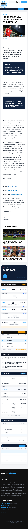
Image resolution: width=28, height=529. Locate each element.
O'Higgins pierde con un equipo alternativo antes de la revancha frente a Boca (14, 104)
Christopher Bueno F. (17, 194)
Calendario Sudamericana (21, 349)
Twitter (19, 82)
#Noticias (6, 219)
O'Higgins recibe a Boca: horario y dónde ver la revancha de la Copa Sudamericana (14, 69)
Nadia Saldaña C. (13, 190)
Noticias (5, 14)
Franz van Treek (12, 186)
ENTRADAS (24, 1)
